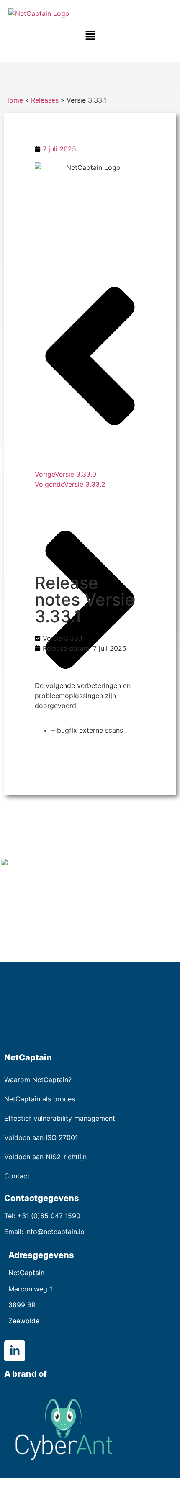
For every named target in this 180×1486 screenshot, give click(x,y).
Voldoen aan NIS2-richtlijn (45, 1156)
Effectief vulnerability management (59, 1118)
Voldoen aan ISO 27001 (41, 1137)
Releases (45, 100)
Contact (17, 1176)
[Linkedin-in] (14, 1350)
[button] (90, 36)
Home (13, 100)
